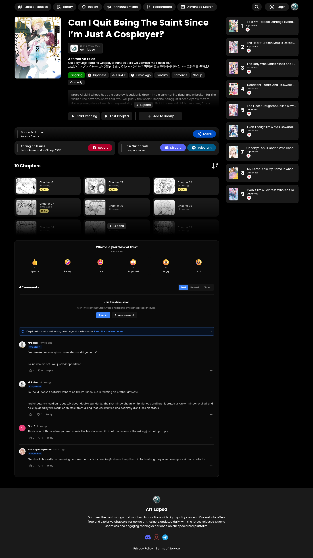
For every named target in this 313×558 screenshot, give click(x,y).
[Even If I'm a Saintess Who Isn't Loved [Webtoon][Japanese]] (233, 194)
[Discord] (148, 537)
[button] (143, 105)
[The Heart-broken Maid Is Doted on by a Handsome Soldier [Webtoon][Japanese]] (233, 47)
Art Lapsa (156, 509)
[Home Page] (156, 500)
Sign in (103, 315)
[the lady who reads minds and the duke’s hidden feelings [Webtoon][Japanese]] (233, 68)
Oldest (207, 287)
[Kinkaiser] (22, 344)
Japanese (251, 25)
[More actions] (211, 371)
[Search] (257, 7)
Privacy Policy (143, 548)
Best (183, 287)
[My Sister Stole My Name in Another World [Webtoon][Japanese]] (233, 173)
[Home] (295, 7)
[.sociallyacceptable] (22, 451)
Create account (124, 315)
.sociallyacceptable (39, 449)
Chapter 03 (35, 386)
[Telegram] (165, 537)
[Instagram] (156, 537)
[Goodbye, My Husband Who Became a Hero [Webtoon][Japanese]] (233, 152)
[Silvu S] (22, 428)
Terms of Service (168, 548)
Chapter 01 (34, 346)
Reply (49, 370)
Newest (194, 287)
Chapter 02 (35, 453)
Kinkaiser (33, 342)
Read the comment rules (108, 331)
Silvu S (31, 426)
